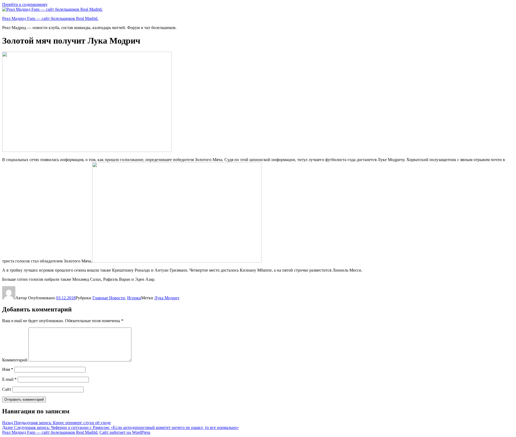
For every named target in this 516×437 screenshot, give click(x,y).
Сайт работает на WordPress (124, 432)
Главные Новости (108, 298)
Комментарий (14, 360)
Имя (7, 369)
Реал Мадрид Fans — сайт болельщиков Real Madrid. (50, 18)
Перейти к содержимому (25, 4)
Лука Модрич (166, 298)
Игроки (134, 298)
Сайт (6, 389)
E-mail (9, 379)
